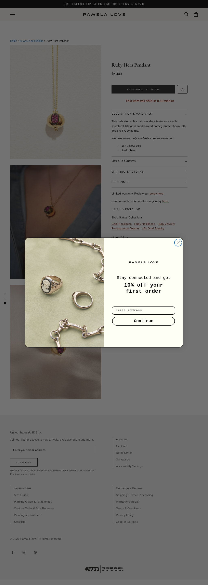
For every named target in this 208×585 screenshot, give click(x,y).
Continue (143, 321)
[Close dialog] (178, 243)
